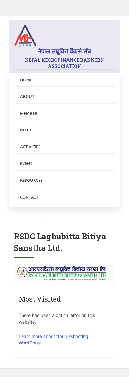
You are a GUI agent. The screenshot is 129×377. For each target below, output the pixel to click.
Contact (29, 197)
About (27, 96)
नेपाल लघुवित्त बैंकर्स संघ (64, 58)
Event (26, 163)
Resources (31, 180)
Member (28, 113)
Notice (27, 130)
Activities (30, 147)
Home (26, 80)
